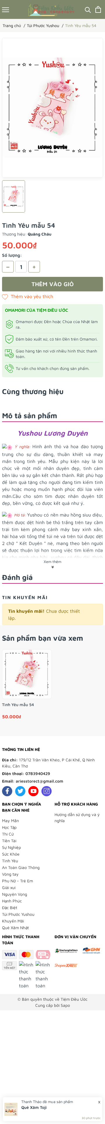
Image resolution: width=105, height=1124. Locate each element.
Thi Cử (8, 833)
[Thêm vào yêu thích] (27, 296)
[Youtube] (33, 791)
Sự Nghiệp (11, 847)
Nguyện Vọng (14, 894)
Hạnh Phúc (12, 900)
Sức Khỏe (11, 854)
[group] (52, 107)
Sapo (65, 1005)
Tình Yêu (10, 860)
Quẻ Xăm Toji (34, 1107)
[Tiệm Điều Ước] (51, 9)
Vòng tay (10, 874)
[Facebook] (7, 791)
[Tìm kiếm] (88, 9)
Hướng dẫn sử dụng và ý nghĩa (77, 817)
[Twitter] (20, 791)
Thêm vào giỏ (53, 284)
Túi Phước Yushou (18, 914)
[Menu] (5, 9)
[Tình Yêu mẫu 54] (27, 674)
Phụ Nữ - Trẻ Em (17, 880)
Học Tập (9, 827)
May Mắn (10, 820)
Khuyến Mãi (13, 920)
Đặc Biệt (9, 907)
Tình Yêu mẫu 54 (18, 704)
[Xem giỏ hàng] (98, 9)
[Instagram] (46, 791)
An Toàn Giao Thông (21, 867)
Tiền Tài (9, 840)
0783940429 (37, 773)
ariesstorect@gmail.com (39, 781)
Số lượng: (12, 255)
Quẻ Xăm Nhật (15, 927)
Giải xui (8, 887)
